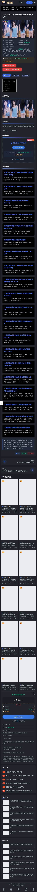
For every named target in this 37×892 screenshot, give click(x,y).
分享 (18, 453)
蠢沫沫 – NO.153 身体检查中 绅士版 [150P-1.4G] (20, 775)
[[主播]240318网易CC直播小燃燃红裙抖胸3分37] (27, 527)
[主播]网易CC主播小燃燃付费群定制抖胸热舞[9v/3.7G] (17, 336)
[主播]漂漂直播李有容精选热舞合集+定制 (21, 801)
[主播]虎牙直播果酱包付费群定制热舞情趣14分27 (22, 814)
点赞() (31, 453)
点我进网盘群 (13, 55)
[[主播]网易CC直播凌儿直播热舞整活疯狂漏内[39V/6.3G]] (9, 669)
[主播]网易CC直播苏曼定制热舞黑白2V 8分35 (9, 580)
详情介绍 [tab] (7, 75)
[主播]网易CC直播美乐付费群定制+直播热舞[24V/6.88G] (17, 364)
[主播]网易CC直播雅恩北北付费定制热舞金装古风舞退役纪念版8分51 (18, 390)
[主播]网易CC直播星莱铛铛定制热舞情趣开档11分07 (22, 832)
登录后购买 (19, 147)
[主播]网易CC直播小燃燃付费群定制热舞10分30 (18, 416)
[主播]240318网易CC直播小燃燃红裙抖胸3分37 (27, 544)
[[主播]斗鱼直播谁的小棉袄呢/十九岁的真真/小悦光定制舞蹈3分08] (6, 821)
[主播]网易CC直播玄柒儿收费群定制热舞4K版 (17, 405)
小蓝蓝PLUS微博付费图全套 (14, 772)
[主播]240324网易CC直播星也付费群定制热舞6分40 (18, 187)
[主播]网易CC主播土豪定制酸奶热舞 (15, 240)
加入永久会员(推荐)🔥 (12, 69)
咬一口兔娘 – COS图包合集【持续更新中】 (18, 783)
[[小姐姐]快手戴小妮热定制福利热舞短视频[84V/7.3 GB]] (27, 492)
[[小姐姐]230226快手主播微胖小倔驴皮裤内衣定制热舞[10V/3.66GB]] (27, 563)
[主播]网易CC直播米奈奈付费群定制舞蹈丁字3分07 (18, 252)
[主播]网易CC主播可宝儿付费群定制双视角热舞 (18, 214)
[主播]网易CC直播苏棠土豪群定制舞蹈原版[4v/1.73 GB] (17, 350)
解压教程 (26, 49)
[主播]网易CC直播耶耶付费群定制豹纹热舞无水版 (18, 322)
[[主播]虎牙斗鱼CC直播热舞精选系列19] (27, 669)
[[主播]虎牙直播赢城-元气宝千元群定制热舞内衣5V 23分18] (9, 598)
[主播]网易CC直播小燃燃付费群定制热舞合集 (17, 377)
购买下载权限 (10, 65)
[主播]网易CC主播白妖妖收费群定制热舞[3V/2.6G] (16, 201)
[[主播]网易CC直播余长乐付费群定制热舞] (9, 634)
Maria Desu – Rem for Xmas (14, 779)
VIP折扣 (19, 705)
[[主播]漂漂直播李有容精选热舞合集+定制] (6, 802)
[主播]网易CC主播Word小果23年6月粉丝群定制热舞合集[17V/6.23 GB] (18, 280)
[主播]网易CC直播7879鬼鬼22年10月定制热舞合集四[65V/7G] (18, 227)
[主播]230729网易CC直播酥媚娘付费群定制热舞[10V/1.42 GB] (18, 173)
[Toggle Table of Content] (13, 81)
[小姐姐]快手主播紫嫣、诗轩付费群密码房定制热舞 (22, 807)
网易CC (10, 506)
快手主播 (29, 506)
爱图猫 (19, 884)
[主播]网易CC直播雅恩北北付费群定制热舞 (17, 428)
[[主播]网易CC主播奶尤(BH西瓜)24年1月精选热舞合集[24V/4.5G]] (27, 634)
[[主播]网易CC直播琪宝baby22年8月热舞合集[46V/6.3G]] (27, 598)
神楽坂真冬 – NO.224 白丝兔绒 (15, 787)
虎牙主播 (11, 542)
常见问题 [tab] (16, 75)
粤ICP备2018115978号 (18, 885)
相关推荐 (7, 90)
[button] (1, 403)
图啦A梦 (12, 7)
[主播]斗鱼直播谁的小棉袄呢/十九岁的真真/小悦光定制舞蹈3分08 (22, 820)
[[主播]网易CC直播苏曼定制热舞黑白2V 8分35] (9, 563)
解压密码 (7, 88)
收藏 (25, 453)
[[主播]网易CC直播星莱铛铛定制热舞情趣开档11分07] (6, 833)
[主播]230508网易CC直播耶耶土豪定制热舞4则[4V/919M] (18, 294)
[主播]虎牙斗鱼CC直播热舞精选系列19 (27, 686)
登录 (30, 2)
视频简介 (7, 86)
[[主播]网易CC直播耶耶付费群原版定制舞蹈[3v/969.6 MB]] (9, 492)
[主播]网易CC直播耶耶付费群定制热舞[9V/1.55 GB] (18, 308)
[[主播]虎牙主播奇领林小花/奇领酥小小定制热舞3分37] (9, 527)
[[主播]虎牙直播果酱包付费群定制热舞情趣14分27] (6, 814)
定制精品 (18, 7)
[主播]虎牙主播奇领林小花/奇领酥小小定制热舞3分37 (9, 544)
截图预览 (7, 84)
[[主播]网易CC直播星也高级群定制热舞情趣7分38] (6, 827)
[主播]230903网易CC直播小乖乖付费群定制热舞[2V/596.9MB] (18, 266)
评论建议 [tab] (26, 75)
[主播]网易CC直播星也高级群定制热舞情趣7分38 (22, 826)
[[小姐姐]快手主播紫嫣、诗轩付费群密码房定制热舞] (6, 808)
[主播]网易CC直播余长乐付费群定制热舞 (9, 651)
